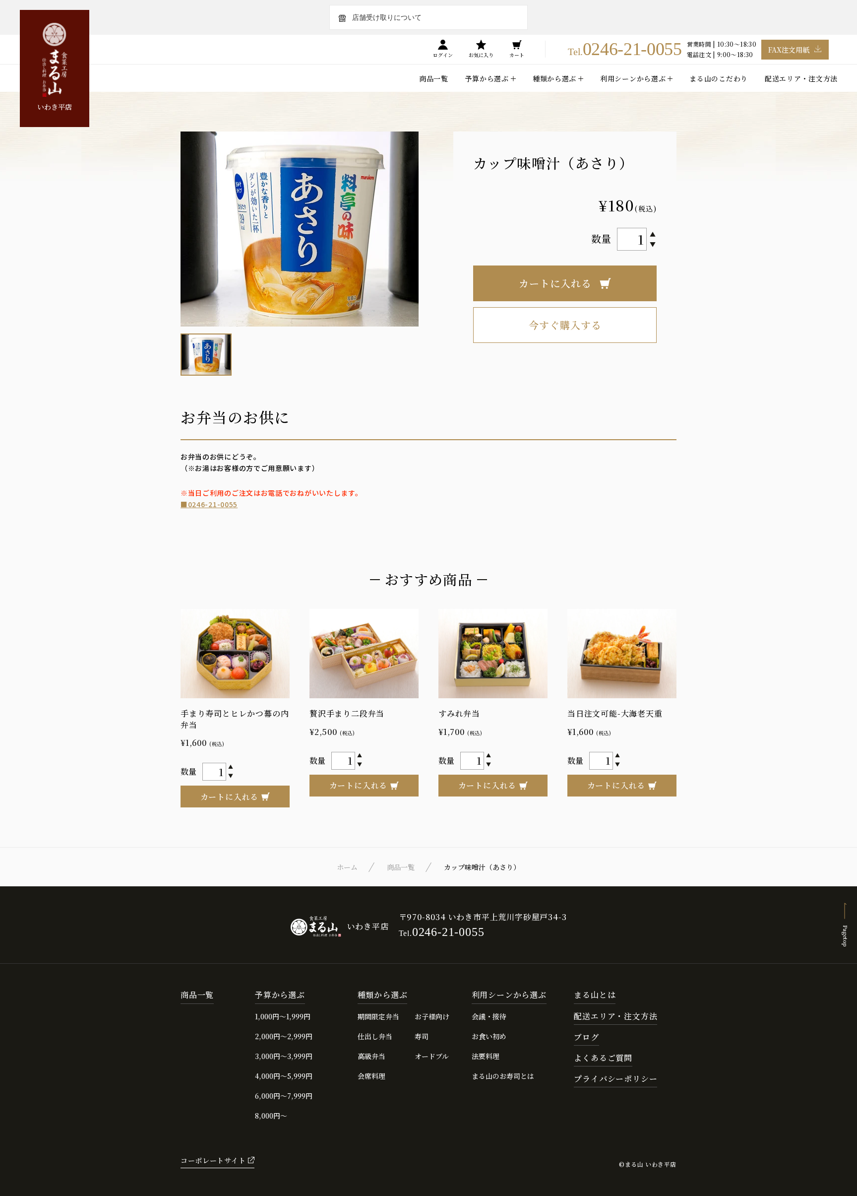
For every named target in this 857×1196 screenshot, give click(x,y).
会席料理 (371, 1076)
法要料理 (485, 1056)
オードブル (432, 1056)
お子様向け (432, 1016)
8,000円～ (271, 1116)
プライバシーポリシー (615, 1079)
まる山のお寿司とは (503, 1076)
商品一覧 (433, 78)
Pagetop (845, 935)
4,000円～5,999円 (283, 1076)
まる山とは (594, 995)
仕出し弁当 (375, 1036)
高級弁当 (371, 1056)
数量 (601, 238)
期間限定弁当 (378, 1016)
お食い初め (489, 1036)
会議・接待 (489, 1016)
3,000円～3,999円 (283, 1056)
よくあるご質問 (603, 1058)
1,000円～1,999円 (282, 1016)
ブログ (586, 1037)
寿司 (421, 1036)
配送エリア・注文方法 (801, 78)
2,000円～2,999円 (283, 1036)
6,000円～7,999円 (283, 1096)
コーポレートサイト (213, 1160)
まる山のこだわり (718, 78)
